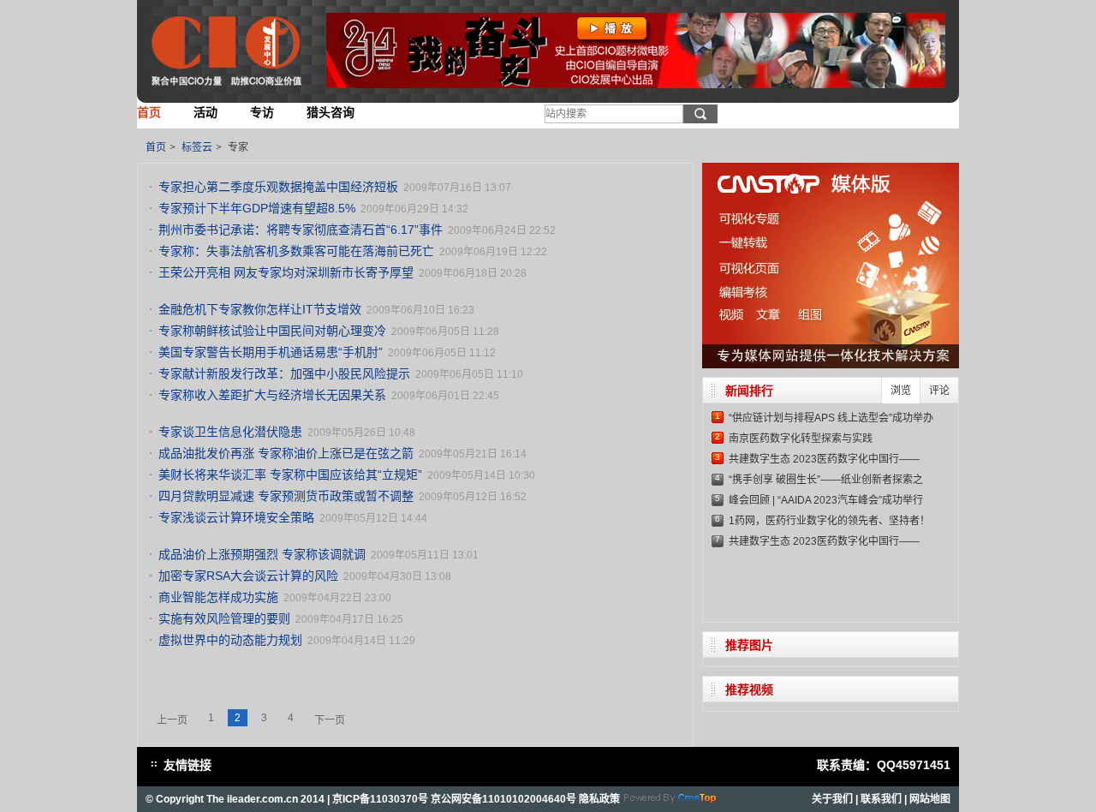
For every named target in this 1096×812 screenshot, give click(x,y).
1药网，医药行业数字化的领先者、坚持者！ (829, 521)
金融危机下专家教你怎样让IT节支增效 (259, 309)
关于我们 (832, 799)
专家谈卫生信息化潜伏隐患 (230, 432)
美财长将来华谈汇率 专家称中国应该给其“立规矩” (290, 474)
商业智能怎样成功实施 (218, 597)
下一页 (329, 720)
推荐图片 (749, 645)
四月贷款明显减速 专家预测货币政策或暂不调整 (286, 496)
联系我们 (881, 799)
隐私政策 (599, 799)
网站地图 (929, 799)
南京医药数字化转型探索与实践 (801, 439)
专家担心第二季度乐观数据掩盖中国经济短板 (278, 187)
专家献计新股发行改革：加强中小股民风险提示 (284, 373)
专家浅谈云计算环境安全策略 (236, 517)
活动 (205, 112)
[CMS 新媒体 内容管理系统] (670, 805)
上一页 (172, 720)
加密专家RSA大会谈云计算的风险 (248, 575)
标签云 (197, 147)
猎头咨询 (330, 112)
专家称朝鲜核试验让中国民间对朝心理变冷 (272, 330)
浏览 (900, 391)
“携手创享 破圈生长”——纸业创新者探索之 (826, 480)
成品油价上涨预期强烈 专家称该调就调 (262, 554)
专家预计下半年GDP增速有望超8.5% (256, 208)
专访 (262, 112)
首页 (149, 112)
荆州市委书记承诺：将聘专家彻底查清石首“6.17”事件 (300, 229)
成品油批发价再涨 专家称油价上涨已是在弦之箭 (286, 453)
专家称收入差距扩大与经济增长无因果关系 (272, 395)
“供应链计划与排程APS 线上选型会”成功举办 (831, 418)
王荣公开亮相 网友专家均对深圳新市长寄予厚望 (286, 272)
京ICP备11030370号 (380, 799)
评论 (939, 391)
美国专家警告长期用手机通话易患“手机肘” (270, 352)
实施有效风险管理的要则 (224, 618)
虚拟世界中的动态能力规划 (230, 640)
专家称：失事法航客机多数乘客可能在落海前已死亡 (296, 251)
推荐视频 (749, 689)
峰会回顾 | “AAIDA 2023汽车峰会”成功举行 (826, 500)
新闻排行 (749, 390)
